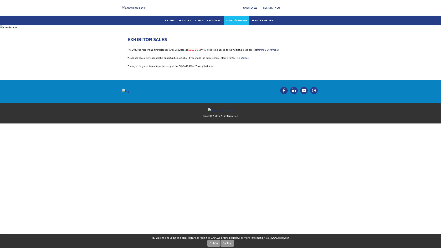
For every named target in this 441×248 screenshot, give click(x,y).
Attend (170, 20)
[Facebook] (284, 91)
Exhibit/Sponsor (237, 20)
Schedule (184, 20)
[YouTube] (304, 91)
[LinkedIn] (294, 91)
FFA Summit (214, 20)
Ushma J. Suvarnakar (267, 50)
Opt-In (214, 243)
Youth (199, 20)
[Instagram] (314, 91)
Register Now (271, 8)
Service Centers (262, 20)
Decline (227, 243)
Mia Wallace (243, 58)
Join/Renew (250, 8)
